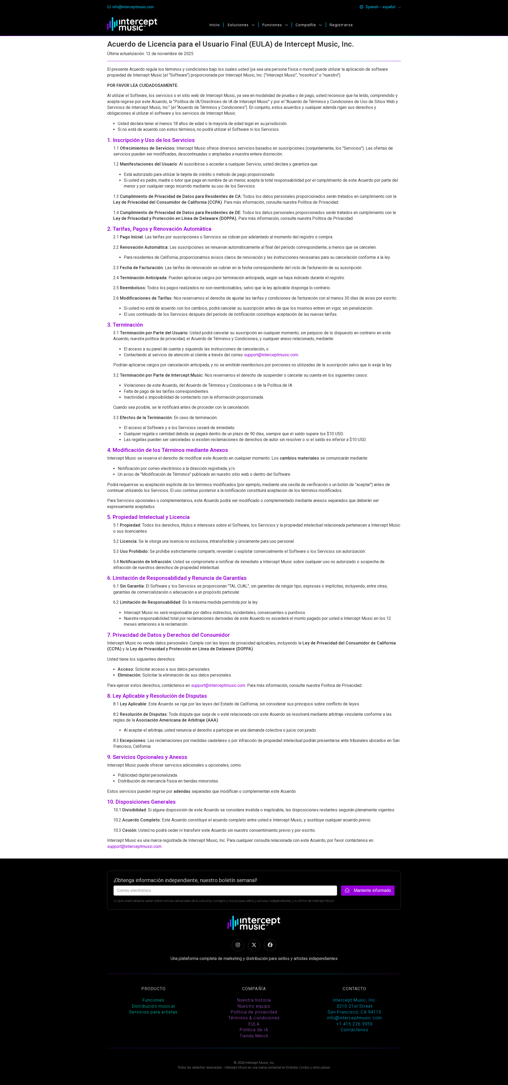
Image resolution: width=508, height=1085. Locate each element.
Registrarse (341, 25)
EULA (254, 1023)
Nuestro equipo (254, 1006)
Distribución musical (153, 1006)
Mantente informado (372, 890)
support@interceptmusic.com (271, 354)
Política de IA (254, 1029)
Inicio (215, 25)
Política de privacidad (254, 1012)
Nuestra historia (254, 1000)
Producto (153, 988)
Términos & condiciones (254, 1017)
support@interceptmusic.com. (134, 846)
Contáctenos (354, 1029)
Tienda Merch (254, 1035)
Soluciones (239, 25)
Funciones (272, 25)
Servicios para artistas (153, 1012)
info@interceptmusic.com (133, 7)
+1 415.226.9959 (354, 1023)
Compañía (306, 25)
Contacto (354, 988)
